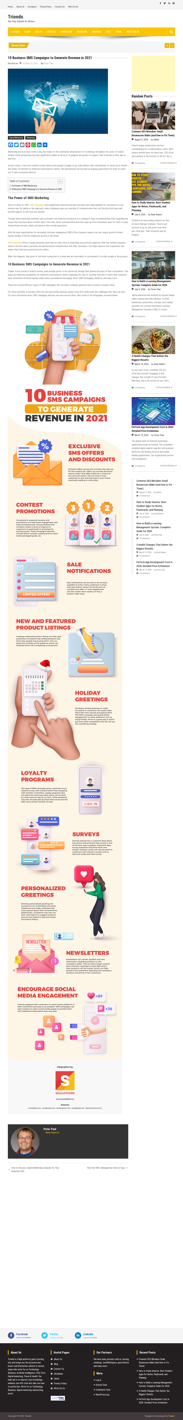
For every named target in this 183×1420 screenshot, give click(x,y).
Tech (108, 32)
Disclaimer (32, 6)
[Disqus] (68, 1213)
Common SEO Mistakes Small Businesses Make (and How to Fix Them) (154, 484)
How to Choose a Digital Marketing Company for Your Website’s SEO (35, 1169)
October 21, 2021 (30, 63)
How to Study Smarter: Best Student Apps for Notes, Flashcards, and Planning (151, 206)
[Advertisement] (153, 73)
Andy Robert (156, 214)
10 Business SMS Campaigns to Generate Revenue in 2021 (36, 189)
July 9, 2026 (140, 214)
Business (15, 32)
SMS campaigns (37, 205)
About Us (20, 6)
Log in (98, 1380)
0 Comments (140, 163)
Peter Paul (48, 63)
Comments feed (103, 1389)
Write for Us (73, 6)
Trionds (15, 17)
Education (82, 32)
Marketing (31, 138)
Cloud (27, 32)
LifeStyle (51, 32)
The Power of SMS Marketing (24, 186)
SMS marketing (15, 242)
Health (38, 32)
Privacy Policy (45, 6)
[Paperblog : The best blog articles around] (58, 1399)
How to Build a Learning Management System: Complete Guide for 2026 (153, 527)
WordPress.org (102, 1394)
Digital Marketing (16, 138)
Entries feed (101, 1385)
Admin (156, 139)
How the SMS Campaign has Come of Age (106, 1167)
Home (10, 6)
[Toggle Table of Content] (59, 181)
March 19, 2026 (142, 364)
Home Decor (66, 32)
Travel (118, 32)
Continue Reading (167, 163)
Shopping (96, 32)
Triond (171, 1416)
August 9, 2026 (141, 139)
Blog (56, 1364)
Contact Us (60, 6)
